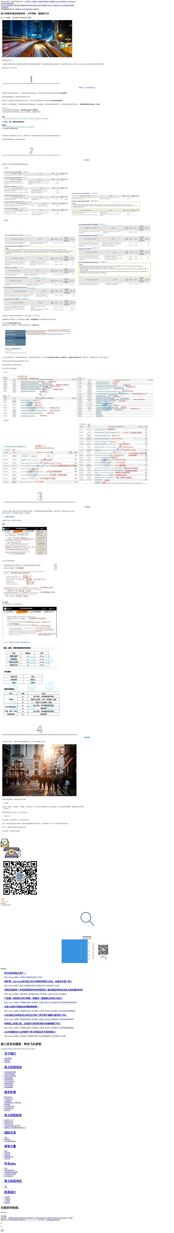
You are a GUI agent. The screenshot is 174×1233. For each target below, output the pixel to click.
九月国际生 (8, 1101)
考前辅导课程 (8, 1079)
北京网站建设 (50, 1220)
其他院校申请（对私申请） (13, 1102)
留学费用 (7, 1104)
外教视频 (7, 1153)
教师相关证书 (8, 1157)
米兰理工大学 (8, 1120)
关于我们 (10, 1053)
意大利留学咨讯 (27, 9)
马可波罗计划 (8, 1099)
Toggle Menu (4, 7)
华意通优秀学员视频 (10, 1172)
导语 (5, 1137)
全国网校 (52, 1)
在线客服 (4, 1216)
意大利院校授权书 (10, 1141)
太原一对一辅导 (67, 1218)
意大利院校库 (13, 1115)
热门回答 (7, 1158)
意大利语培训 (8, 5)
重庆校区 (46, 1)
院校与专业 (37, 5)
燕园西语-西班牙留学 (15, 1218)
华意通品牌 (8, 1058)
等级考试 (23, 5)
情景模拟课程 (8, 1077)
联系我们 (71, 5)
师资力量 (17, 5)
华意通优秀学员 (9, 1170)
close (2, 1230)
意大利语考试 (13, 1181)
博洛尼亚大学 (8, 1122)
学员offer (50, 5)
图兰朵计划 (8, 1097)
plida (5, 1187)
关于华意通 (64, 5)
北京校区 (27, 1)
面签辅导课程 (8, 1083)
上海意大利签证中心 (41, 1218)
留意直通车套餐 (9, 1074)
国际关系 (57, 5)
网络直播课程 (8, 1087)
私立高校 (44, 5)
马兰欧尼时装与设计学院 (12, 1126)
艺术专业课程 (8, 1085)
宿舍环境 (7, 1060)
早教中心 (51, 1218)
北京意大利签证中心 (28, 1218)
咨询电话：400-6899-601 (68, 1)
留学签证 (7, 1110)
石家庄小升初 (58, 1218)
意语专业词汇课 (9, 1081)
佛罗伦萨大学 (8, 1124)
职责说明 (7, 1062)
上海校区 (34, 1)
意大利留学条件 (9, 1106)
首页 (2, 5)
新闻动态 (18, 9)
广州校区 (40, 1)
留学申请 (30, 5)
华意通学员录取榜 (10, 1174)
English (57, 1)
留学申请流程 (8, 1108)
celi (5, 1186)
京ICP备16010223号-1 (32, 1220)
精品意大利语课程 (10, 1076)
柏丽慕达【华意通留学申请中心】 (15, 1127)
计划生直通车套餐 (10, 1072)
